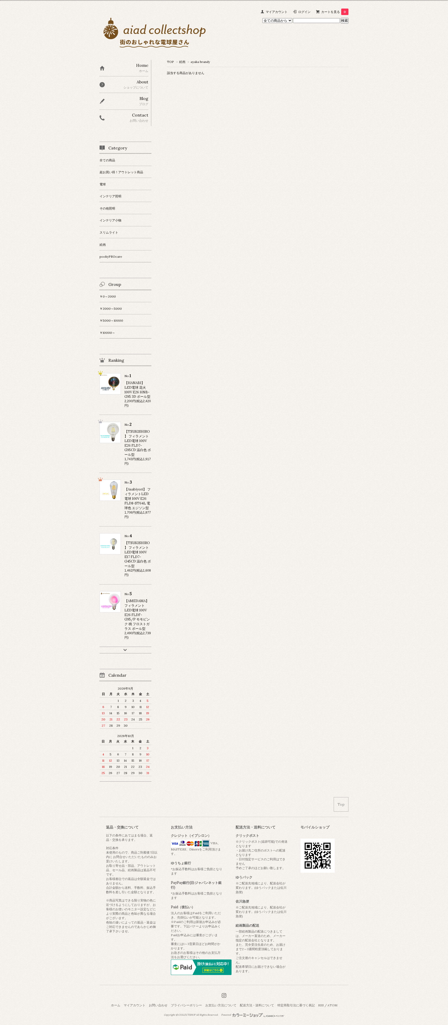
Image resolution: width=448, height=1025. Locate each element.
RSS (321, 1005)
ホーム (115, 1005)
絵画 (182, 62)
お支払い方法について (220, 1005)
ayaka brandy (200, 62)
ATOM (332, 1005)
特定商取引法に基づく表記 (296, 1005)
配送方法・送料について (257, 1005)
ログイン (304, 12)
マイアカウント (277, 12)
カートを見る (333, 12)
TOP (170, 62)
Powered (226, 1014)
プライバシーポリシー (186, 1005)
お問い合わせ (158, 1005)
